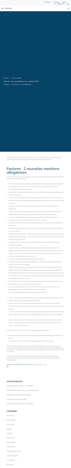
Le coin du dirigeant (16, 78)
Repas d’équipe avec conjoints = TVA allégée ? (20, 386)
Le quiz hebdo (11, 460)
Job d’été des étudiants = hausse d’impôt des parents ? (23, 390)
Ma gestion (47, 2)
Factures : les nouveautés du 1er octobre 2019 (19, 364)
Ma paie (64, 2)
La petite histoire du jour (14, 451)
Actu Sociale (10, 424)
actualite (6, 78)
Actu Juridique (11, 420)
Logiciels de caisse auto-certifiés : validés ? (19, 395)
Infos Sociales (11, 446)
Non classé (10, 464)
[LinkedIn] (67, 4)
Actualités (10, 433)
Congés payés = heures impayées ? (17, 399)
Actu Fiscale (10, 415)
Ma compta (56, 2)
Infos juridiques (11, 442)
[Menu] (68, 8)
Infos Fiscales (11, 438)
